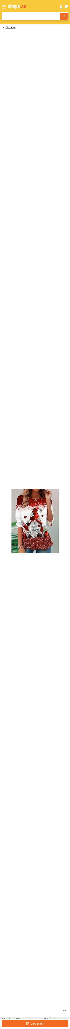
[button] (35, 521)
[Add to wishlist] (64, 1012)
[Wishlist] (66, 7)
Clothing (11, 27)
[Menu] (4, 7)
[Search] (64, 16)
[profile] (61, 7)
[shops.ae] (30, 6)
